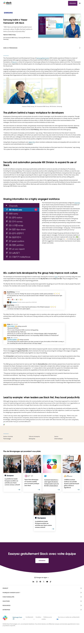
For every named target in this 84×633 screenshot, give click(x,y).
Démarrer (72, 3)
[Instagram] (37, 582)
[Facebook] (40, 582)
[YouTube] (47, 582)
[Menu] (80, 3)
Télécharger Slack (17, 617)
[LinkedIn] (33, 582)
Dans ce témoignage (10, 48)
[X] (43, 582)
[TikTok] (50, 582)
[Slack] (7, 3)
